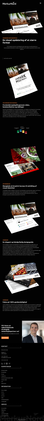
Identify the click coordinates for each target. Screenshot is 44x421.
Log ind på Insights (4, 413)
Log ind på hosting (4, 415)
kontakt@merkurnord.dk (14, 333)
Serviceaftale (3, 408)
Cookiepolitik (3, 401)
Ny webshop (3, 372)
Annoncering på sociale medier (7, 377)
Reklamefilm (3, 383)
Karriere (3, 395)
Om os (2, 392)
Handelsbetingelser (5, 399)
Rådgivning (3, 410)
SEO (2, 381)
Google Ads (3, 376)
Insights (2, 411)
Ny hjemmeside (4, 370)
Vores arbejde (4, 390)
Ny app (2, 374)
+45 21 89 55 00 (4, 333)
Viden (2, 397)
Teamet (2, 393)
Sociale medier (4, 379)
